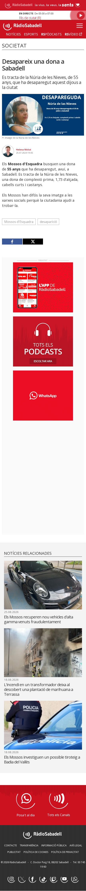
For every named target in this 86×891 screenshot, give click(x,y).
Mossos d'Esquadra (18, 221)
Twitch (53, 879)
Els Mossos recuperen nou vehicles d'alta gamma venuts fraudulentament (38, 619)
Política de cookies (36, 852)
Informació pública (54, 845)
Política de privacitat (65, 852)
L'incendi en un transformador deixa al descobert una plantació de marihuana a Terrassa (38, 689)
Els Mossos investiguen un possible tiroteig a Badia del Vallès (42, 759)
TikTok (43, 879)
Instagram (11, 879)
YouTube (64, 879)
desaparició (48, 221)
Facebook (32, 879)
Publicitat (14, 852)
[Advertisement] (43, 450)
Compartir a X (33, 242)
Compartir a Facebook (12, 242)
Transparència (29, 845)
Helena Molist (23, 149)
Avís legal (76, 845)
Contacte (10, 845)
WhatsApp (75, 879)
